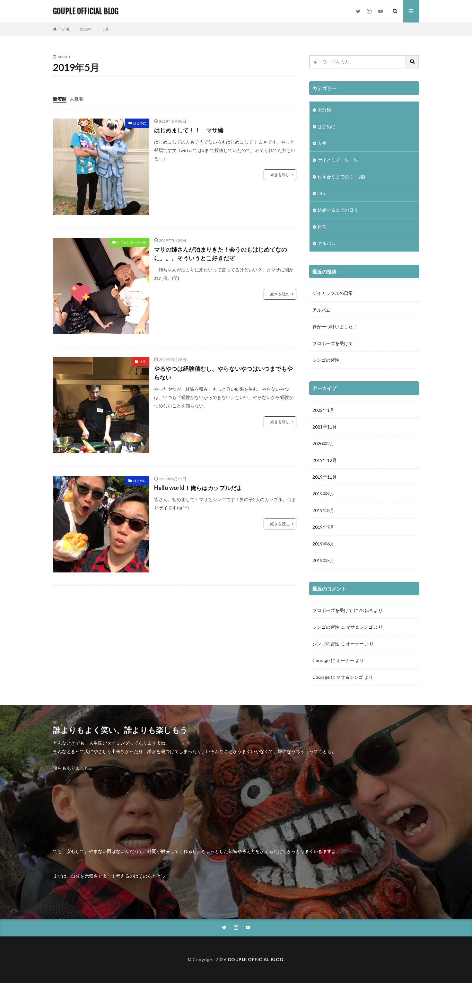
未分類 (324, 109)
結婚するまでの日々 (338, 210)
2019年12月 (324, 460)
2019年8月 (323, 510)
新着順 (59, 99)
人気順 (76, 99)
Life (321, 193)
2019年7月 (323, 527)
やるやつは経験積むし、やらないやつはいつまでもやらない (223, 373)
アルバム (327, 243)
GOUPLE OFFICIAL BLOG (85, 11)
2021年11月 (324, 427)
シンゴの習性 (325, 360)
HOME (64, 29)
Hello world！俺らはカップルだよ (198, 487)
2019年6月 (323, 543)
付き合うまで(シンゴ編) (341, 176)
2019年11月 (324, 477)
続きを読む (280, 174)
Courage (321, 660)
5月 (105, 29)
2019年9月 (323, 493)
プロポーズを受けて (332, 343)
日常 (322, 226)
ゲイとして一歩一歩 (131, 242)
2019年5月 (323, 560)
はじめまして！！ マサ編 (188, 130)
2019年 (86, 29)
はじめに (139, 123)
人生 (143, 361)
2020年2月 (323, 443)
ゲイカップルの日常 (332, 293)
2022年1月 (323, 410)
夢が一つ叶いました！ (334, 326)
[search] (412, 61)
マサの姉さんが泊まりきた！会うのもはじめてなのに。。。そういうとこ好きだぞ (220, 253)
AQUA (366, 610)
